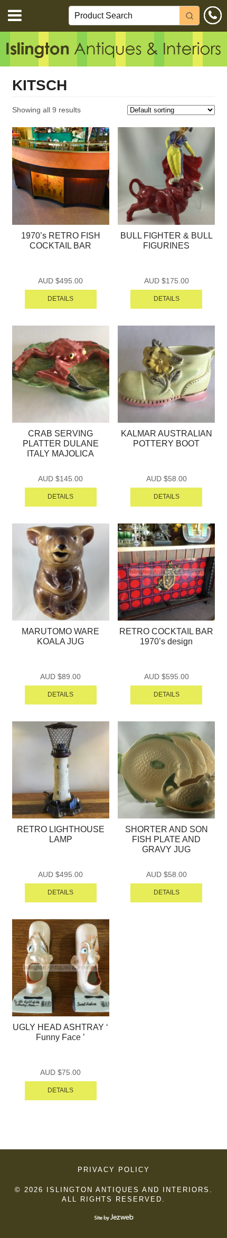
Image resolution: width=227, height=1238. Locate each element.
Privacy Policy (114, 1170)
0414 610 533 (213, 15)
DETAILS (60, 298)
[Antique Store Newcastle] (113, 52)
